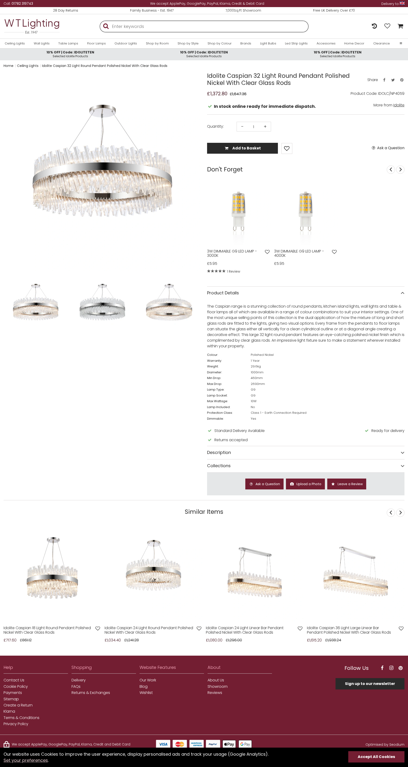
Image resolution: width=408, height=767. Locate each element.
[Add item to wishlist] (286, 148)
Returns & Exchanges (91, 693)
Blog (144, 686)
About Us (216, 680)
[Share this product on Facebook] (384, 80)
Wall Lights (42, 43)
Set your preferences (26, 760)
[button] (13, 172)
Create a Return (18, 705)
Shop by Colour (220, 43)
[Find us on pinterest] (400, 668)
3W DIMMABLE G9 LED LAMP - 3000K (232, 253)
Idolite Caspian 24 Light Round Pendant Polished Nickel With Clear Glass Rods (149, 630)
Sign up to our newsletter (370, 683)
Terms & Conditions (21, 718)
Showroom (218, 686)
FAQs (76, 686)
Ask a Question (390, 148)
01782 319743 (22, 3)
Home (8, 65)
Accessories (326, 43)
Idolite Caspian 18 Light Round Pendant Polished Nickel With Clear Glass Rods (47, 630)
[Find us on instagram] (391, 668)
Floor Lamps (96, 43)
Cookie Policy (16, 686)
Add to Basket (246, 148)
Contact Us (14, 680)
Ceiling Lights (15, 43)
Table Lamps (68, 43)
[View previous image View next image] (52, 573)
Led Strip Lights (296, 43)
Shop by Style (188, 43)
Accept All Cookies (376, 756)
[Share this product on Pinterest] (401, 80)
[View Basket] (399, 26)
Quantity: (215, 126)
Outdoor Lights (126, 43)
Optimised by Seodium (385, 744)
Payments (13, 693)
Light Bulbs (268, 43)
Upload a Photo (308, 484)
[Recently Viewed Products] (374, 26)
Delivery (79, 680)
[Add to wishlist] (267, 252)
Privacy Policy (16, 724)
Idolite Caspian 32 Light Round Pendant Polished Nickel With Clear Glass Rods (104, 65)
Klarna (9, 711)
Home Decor (354, 43)
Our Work (148, 680)
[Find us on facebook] (382, 668)
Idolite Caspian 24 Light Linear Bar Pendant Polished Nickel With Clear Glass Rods (245, 630)
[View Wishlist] (387, 26)
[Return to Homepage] (32, 26)
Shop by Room (157, 43)
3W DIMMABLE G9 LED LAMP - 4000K (299, 253)
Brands (245, 43)
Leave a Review (350, 484)
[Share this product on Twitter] (392, 80)
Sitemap (11, 699)
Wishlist (146, 693)
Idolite (398, 105)
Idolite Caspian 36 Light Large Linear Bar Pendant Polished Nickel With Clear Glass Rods (349, 630)
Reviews (215, 693)
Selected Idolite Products (70, 54)
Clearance (381, 43)
